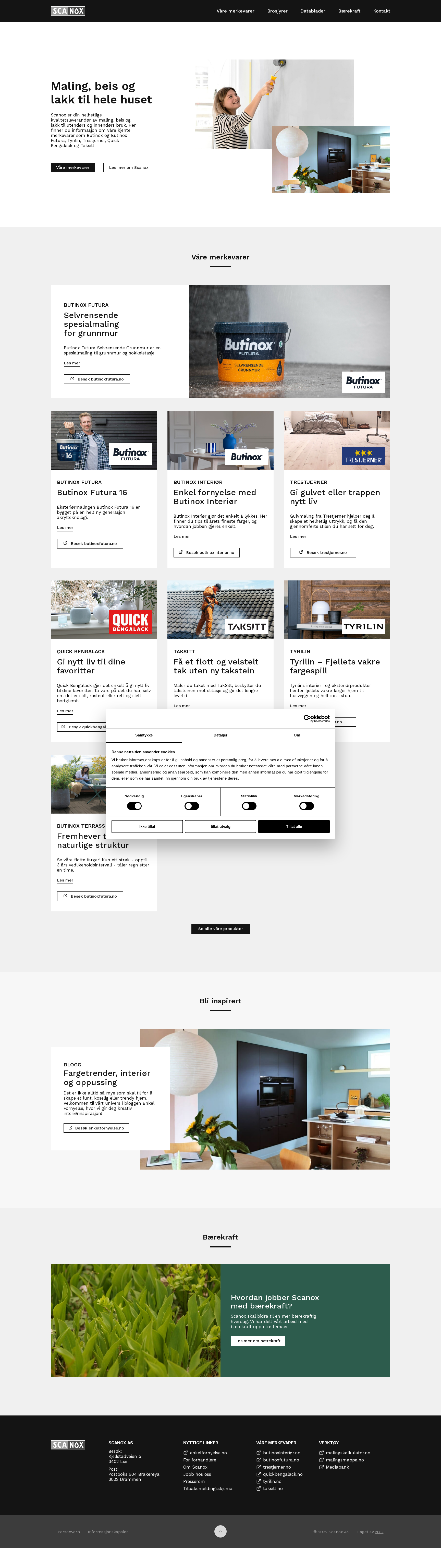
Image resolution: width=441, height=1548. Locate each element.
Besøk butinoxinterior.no (210, 552)
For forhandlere (199, 1459)
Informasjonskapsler (108, 1531)
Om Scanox (195, 1467)
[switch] (192, 806)
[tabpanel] (220, 341)
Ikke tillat (147, 826)
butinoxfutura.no (281, 1459)
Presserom (194, 1481)
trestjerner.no (277, 1467)
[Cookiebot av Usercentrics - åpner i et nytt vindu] (307, 718)
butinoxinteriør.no (281, 1452)
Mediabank (337, 1467)
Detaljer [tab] (221, 735)
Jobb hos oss (197, 1474)
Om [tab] (297, 735)
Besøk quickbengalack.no (94, 726)
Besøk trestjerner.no (327, 552)
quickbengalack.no (283, 1474)
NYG (379, 1531)
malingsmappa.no (345, 1459)
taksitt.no (273, 1488)
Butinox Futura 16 (92, 492)
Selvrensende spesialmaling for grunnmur (91, 324)
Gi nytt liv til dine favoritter (91, 666)
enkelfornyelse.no (208, 1452)
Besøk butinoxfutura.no (101, 379)
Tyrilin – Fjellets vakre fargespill (335, 666)
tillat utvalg (220, 826)
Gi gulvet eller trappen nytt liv (335, 496)
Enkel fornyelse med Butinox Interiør (215, 496)
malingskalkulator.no (348, 1452)
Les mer (72, 363)
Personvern (69, 1531)
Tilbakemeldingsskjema (207, 1488)
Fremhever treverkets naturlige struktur (101, 840)
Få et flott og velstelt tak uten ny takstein (216, 666)
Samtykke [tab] (144, 735)
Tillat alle (294, 826)
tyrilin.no (272, 1481)
